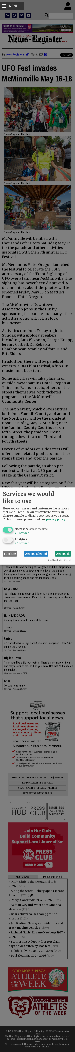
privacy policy (55, 519)
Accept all (63, 554)
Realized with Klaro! (59, 560)
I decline (10, 554)
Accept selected (36, 554)
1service (22, 533)
